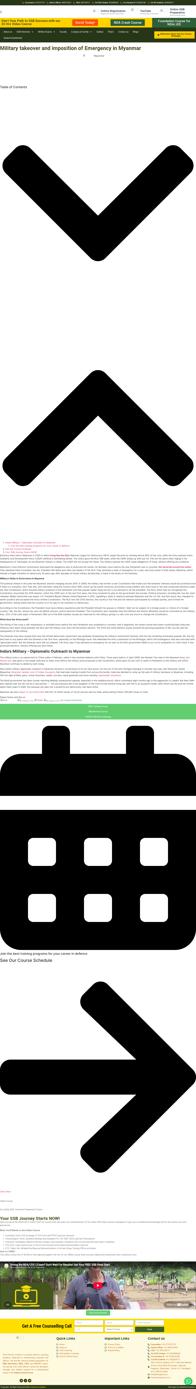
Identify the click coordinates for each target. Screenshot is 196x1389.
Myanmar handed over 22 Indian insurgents (33, 672)
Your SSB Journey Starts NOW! (21, 552)
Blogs (135, 32)
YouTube (145, 10)
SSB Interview (23, 32)
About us (8, 32)
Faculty (63, 32)
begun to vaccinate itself (31, 692)
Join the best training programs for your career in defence (40, 545)
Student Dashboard (13, 38)
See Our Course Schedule (18, 549)
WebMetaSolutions (187, 1387)
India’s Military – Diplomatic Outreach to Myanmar (30, 542)
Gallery (100, 32)
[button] (98, 203)
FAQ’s (111, 32)
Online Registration (113, 10)
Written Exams (45, 32)
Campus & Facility (80, 32)
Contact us (123, 32)
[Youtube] (29, 1380)
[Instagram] (25, 1380)
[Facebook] (21, 1380)
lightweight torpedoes (110, 675)
